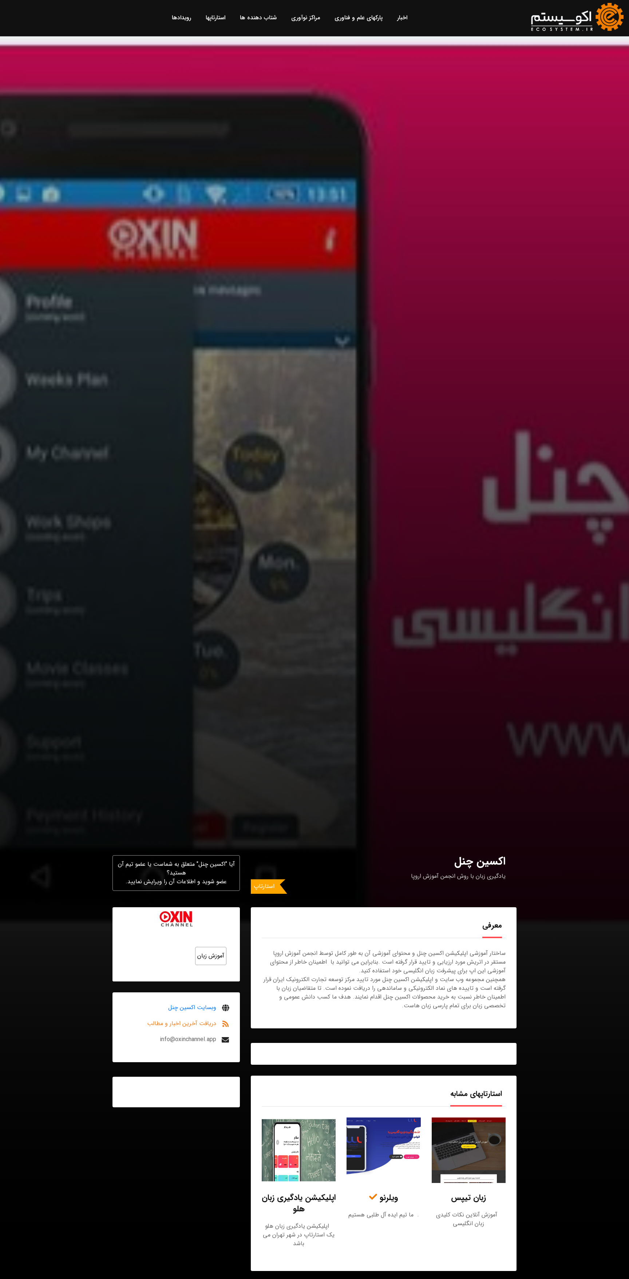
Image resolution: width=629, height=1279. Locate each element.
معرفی (492, 925)
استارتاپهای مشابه (476, 1093)
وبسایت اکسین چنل (192, 1007)
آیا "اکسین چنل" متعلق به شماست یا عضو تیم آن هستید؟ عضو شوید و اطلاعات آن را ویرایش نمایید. (176, 873)
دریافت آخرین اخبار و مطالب (181, 1023)
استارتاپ (264, 886)
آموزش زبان (210, 955)
